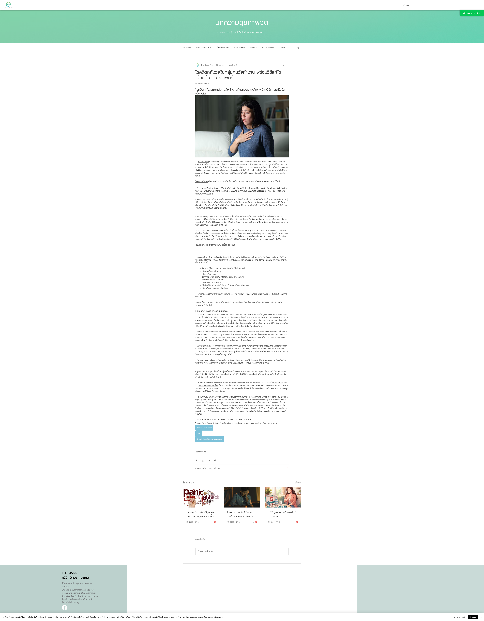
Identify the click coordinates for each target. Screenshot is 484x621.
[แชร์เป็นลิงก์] (215, 460)
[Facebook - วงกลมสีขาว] (64, 607)
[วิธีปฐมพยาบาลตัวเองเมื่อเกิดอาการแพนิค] (283, 497)
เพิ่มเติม (282, 48)
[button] (298, 48)
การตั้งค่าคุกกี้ (459, 617)
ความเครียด (239, 48)
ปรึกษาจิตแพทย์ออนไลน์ (83, 590)
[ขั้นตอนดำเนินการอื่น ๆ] (287, 65)
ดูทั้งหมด (298, 482)
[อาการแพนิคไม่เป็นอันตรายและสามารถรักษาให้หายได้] (201, 497)
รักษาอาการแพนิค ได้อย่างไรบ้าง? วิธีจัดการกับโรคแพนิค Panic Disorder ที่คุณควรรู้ (240, 514)
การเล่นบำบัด (268, 48)
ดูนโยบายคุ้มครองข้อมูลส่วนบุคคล (209, 617)
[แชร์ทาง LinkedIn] (209, 460)
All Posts (187, 48)
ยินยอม (473, 617)
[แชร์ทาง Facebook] (196, 460)
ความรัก (253, 48)
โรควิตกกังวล (223, 48)
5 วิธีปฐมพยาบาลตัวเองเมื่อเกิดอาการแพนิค (282, 514)
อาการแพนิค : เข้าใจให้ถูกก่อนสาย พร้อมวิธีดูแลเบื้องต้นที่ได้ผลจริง (200, 514)
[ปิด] (480, 617)
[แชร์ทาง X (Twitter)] (203, 460)
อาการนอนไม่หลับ (204, 48)
